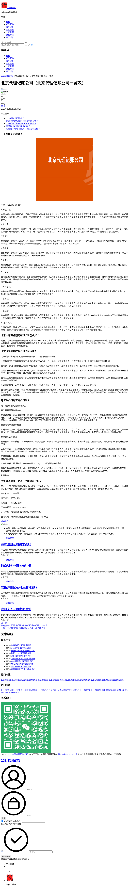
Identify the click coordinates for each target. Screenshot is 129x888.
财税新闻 (10, 35)
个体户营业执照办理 (68, 680)
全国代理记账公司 (20, 754)
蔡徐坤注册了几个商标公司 (23, 669)
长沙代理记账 (17, 680)
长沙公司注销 (43, 680)
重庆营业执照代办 (83, 680)
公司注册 (10, 27)
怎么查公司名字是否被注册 (23, 658)
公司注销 (10, 32)
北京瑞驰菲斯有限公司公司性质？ (21, 123)
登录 (4, 760)
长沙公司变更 (96, 680)
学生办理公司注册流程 (21, 666)
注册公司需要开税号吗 (21, 656)
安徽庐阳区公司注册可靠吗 (19, 587)
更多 (3, 106)
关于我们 (10, 37)
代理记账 (10, 24)
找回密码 (14, 760)
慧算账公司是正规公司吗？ (18, 126)
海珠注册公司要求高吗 (16, 544)
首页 (8, 22)
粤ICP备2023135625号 (67, 754)
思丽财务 (11, 8)
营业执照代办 (118, 680)
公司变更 (10, 29)
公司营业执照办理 (30, 680)
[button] (64, 17)
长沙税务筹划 (14, 693)
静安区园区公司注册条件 (22, 664)
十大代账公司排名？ (15, 118)
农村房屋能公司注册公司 (22, 661)
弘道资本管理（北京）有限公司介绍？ (23, 129)
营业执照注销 (107, 680)
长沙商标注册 (6, 680)
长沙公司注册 (54, 680)
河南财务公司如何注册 (16, 565)
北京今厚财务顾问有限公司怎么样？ (22, 121)
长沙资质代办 (43, 690)
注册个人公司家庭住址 (16, 609)
